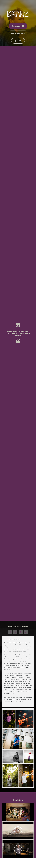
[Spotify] (10, 632)
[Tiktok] (26, 632)
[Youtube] (15, 632)
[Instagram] (21, 632)
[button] (18, 812)
